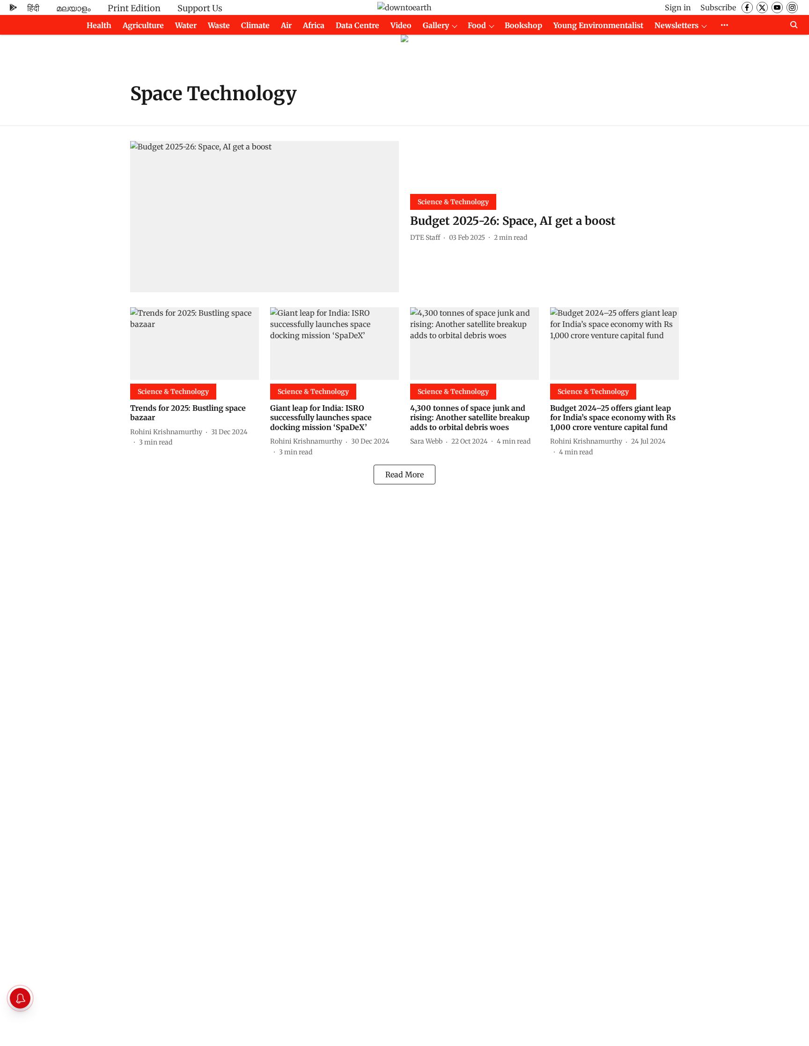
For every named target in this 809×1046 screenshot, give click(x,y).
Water (186, 25)
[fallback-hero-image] (264, 216)
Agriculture (143, 25)
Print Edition (134, 8)
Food (477, 25)
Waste (219, 25)
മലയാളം (73, 8)
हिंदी (33, 8)
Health (99, 25)
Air (286, 25)
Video (401, 25)
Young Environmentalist (598, 25)
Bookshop (523, 25)
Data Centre (357, 25)
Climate (255, 25)
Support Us (199, 8)
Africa (313, 25)
